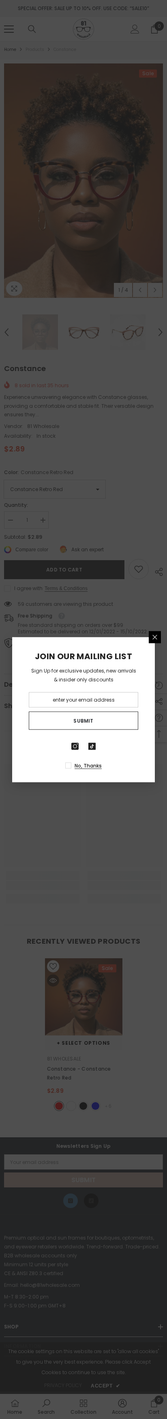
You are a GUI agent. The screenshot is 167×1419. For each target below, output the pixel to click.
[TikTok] (92, 746)
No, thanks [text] (88, 765)
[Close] (155, 637)
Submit (83, 720)
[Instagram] (75, 746)
